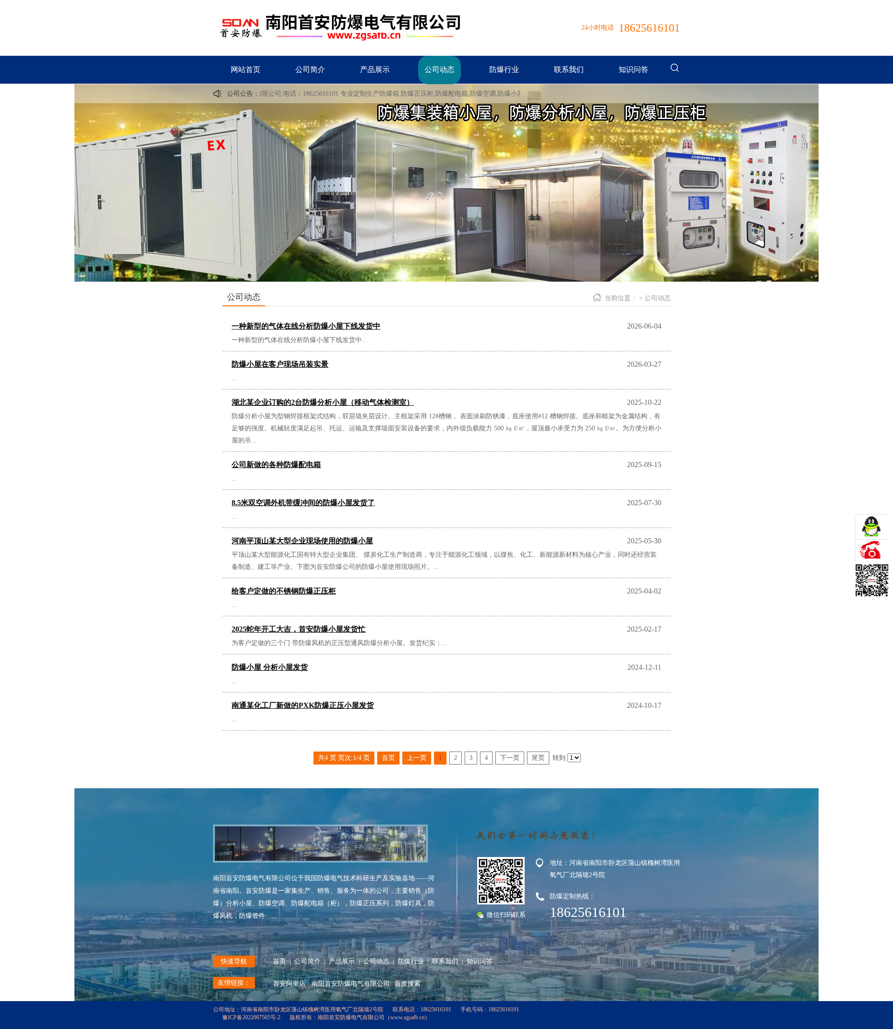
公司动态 (439, 69)
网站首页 (245, 69)
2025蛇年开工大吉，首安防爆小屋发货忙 (299, 629)
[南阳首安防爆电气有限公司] (339, 44)
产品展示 (375, 69)
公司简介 (310, 69)
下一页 (510, 757)
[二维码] (871, 555)
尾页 (538, 757)
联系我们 (569, 69)
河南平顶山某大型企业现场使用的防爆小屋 (302, 541)
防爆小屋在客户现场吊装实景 (280, 364)
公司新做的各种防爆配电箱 (276, 464)
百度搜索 (407, 983)
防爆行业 (504, 69)
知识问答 (633, 69)
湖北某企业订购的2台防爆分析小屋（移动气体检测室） (323, 402)
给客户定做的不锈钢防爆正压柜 (284, 591)
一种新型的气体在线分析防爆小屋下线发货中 (306, 326)
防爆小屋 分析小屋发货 (270, 667)
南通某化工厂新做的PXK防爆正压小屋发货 (303, 705)
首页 (279, 961)
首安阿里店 (289, 983)
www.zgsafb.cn (407, 1017)
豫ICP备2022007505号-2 (251, 1017)
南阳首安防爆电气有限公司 (351, 983)
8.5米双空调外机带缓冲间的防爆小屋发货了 (303, 503)
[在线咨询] (871, 527)
